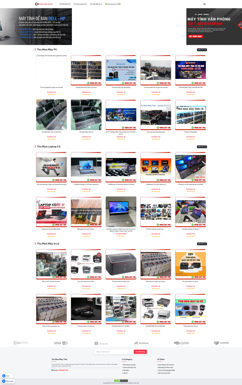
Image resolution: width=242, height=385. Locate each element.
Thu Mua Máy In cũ (48, 243)
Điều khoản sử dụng (129, 365)
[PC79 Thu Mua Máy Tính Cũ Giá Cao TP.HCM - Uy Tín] (121, 114)
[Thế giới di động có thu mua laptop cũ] (86, 167)
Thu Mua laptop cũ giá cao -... (156, 229)
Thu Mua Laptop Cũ (48, 146)
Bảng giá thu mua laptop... (86, 229)
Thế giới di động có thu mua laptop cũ (86, 184)
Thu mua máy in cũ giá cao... (121, 281)
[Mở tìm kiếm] (204, 4)
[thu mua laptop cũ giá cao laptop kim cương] (51, 167)
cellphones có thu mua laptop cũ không (121, 184)
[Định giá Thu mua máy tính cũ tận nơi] (155, 70)
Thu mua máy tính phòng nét (156, 132)
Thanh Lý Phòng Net (190, 132)
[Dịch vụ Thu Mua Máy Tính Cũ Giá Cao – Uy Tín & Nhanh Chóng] (86, 114)
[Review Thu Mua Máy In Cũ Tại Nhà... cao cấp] (121, 309)
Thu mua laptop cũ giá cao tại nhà (51, 87)
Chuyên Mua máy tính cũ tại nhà (86, 87)
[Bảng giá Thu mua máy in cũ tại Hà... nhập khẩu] (86, 264)
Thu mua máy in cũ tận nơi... (86, 326)
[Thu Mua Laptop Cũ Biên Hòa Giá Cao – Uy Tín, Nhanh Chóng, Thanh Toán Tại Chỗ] (121, 211)
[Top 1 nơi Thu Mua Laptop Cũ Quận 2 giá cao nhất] (190, 211)
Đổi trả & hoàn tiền (164, 373)
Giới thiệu (126, 370)
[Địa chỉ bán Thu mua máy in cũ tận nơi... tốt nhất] (86, 309)
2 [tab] (121, 43)
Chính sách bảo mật (129, 367)
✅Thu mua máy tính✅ (113, 4)
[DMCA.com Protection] (121, 381)
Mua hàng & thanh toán (165, 367)
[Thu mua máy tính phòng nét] (155, 114)
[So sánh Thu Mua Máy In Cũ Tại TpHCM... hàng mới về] (190, 309)
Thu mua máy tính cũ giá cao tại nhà (156, 87)
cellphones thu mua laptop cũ (156, 184)
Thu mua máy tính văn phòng (121, 87)
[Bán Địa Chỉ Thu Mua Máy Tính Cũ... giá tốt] (190, 114)
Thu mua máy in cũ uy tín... (190, 281)
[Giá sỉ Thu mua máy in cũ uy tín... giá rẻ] (190, 264)
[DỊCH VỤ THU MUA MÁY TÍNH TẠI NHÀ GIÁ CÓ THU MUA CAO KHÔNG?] (190, 70)
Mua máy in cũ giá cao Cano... (156, 281)
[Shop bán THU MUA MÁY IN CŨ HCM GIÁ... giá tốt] (155, 309)
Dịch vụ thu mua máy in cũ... (51, 326)
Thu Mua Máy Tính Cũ (86, 132)
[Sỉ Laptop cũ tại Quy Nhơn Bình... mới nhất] (51, 211)
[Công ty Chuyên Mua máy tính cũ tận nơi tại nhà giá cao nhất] (86, 70)
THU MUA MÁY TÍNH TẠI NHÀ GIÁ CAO (190, 87)
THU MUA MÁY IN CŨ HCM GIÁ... (156, 326)
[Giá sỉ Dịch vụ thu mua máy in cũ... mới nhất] (51, 309)
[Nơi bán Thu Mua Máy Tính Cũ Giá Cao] (51, 114)
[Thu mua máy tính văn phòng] (121, 70)
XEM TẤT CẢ (202, 50)
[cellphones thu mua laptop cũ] (155, 167)
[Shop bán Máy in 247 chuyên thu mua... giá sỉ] (51, 264)
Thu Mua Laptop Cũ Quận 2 (190, 229)
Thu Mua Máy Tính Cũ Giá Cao (51, 132)
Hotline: (60, 370)
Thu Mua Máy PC (47, 49)
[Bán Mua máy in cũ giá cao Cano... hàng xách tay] (155, 264)
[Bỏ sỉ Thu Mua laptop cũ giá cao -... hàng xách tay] (155, 211)
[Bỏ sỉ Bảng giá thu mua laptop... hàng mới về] (86, 211)
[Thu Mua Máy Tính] (44, 4)
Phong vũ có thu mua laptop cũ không (190, 184)
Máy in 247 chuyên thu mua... (51, 281)
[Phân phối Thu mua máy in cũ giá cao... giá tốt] (121, 264)
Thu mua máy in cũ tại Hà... (86, 281)
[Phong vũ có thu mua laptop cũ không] (190, 167)
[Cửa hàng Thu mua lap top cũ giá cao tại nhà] (51, 70)
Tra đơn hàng (140, 352)
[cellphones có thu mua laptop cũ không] (121, 167)
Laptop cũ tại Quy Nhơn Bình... (51, 229)
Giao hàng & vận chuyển (166, 365)
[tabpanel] (121, 26)
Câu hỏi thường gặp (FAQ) (166, 370)
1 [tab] (120, 43)
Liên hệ (125, 373)
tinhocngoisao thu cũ (190, 326)
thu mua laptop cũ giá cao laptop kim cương (51, 184)
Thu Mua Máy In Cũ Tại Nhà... (121, 326)
